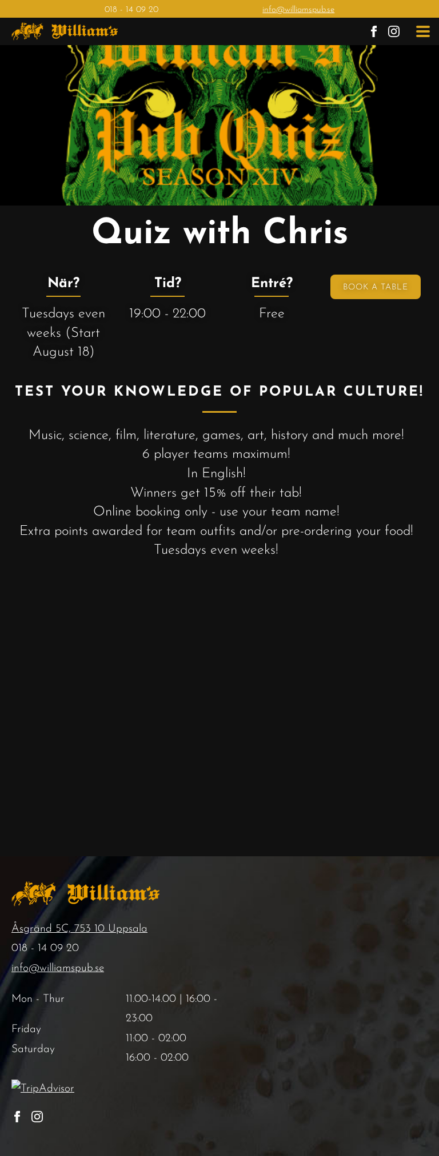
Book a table (375, 287)
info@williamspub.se (298, 10)
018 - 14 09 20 (131, 10)
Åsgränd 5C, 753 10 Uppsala (79, 929)
